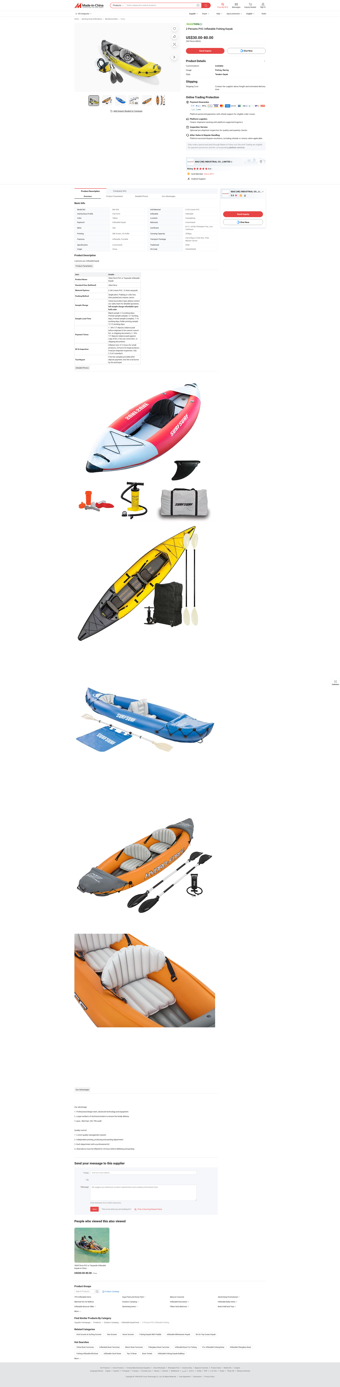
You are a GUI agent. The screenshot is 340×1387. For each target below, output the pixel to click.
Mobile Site (227, 1368)
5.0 (232, 195)
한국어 (191, 1371)
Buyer (204, 13)
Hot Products (105, 1368)
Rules (264, 13)
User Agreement (185, 1376)
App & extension (233, 13)
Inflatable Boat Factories (109, 1347)
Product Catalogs (111, 1291)
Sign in (263, 7)
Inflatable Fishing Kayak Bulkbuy (171, 1353)
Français (135, 1371)
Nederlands (175, 1371)
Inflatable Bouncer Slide (84, 1306)
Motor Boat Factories (134, 1347)
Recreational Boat (111, 19)
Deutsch (165, 1371)
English (108, 1371)
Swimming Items (129, 1306)
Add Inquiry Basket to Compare (127, 111)
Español (116, 1371)
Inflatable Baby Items (226, 1301)
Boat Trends (147, 1353)
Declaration (197, 1376)
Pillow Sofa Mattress (178, 1306)
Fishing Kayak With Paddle (150, 1334)
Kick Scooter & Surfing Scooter (88, 1334)
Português (125, 1371)
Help (218, 13)
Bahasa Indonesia (243, 1371)
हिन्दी (205, 1371)
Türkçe (222, 1371)
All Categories (83, 13)
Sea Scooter (112, 1334)
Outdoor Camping (129, 1301)
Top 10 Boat (132, 1353)
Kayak (123, 19)
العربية (184, 1371)
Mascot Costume (177, 1297)
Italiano (157, 1371)
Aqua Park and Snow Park (133, 1297)
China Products (118, 1368)
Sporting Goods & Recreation (92, 19)
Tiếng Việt (230, 1371)
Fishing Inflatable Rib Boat (87, 1353)
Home (76, 19)
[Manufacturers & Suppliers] (88, 5)
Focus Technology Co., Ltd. (152, 1376)
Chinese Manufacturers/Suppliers (138, 1368)
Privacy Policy (209, 1376)
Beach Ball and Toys (226, 1306)
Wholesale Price (173, 1368)
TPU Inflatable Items (82, 1297)
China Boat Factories (85, 1347)
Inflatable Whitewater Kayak (178, 1334)
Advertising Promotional (228, 1297)
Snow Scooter (128, 1334)
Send (94, 1209)
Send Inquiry (205, 51)
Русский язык (146, 1371)
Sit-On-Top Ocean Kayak (206, 1334)
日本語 (199, 1371)
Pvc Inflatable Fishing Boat (213, 1347)
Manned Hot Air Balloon (84, 1301)
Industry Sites (187, 1368)
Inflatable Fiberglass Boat (240, 1347)
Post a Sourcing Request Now (148, 1209)
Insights (237, 1368)
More (76, 1358)
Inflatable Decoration (179, 1301)
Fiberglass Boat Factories (158, 1347)
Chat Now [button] (248, 51)
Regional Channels (201, 1368)
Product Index (216, 1368)
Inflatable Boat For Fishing (186, 1347)
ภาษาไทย (213, 1371)
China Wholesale (159, 1368)
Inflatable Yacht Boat (112, 1353)
